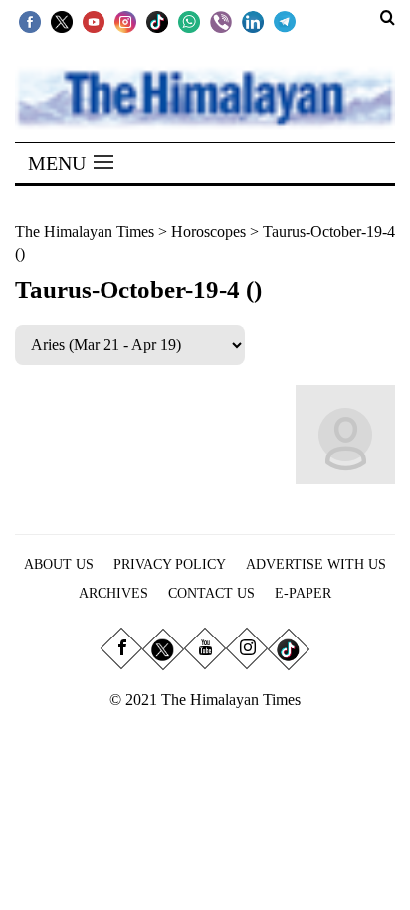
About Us (59, 564)
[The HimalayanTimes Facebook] (30, 21)
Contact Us (211, 593)
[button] (70, 163)
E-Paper (303, 593)
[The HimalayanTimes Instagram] (125, 21)
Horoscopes (208, 231)
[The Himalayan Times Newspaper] (205, 96)
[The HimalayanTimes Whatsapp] (189, 21)
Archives (113, 593)
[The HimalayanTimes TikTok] (157, 21)
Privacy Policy (169, 564)
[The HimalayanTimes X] (62, 21)
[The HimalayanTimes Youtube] (93, 21)
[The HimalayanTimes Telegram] (285, 21)
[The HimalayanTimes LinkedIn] (253, 21)
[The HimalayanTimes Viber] (221, 21)
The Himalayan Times (84, 231)
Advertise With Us (316, 564)
